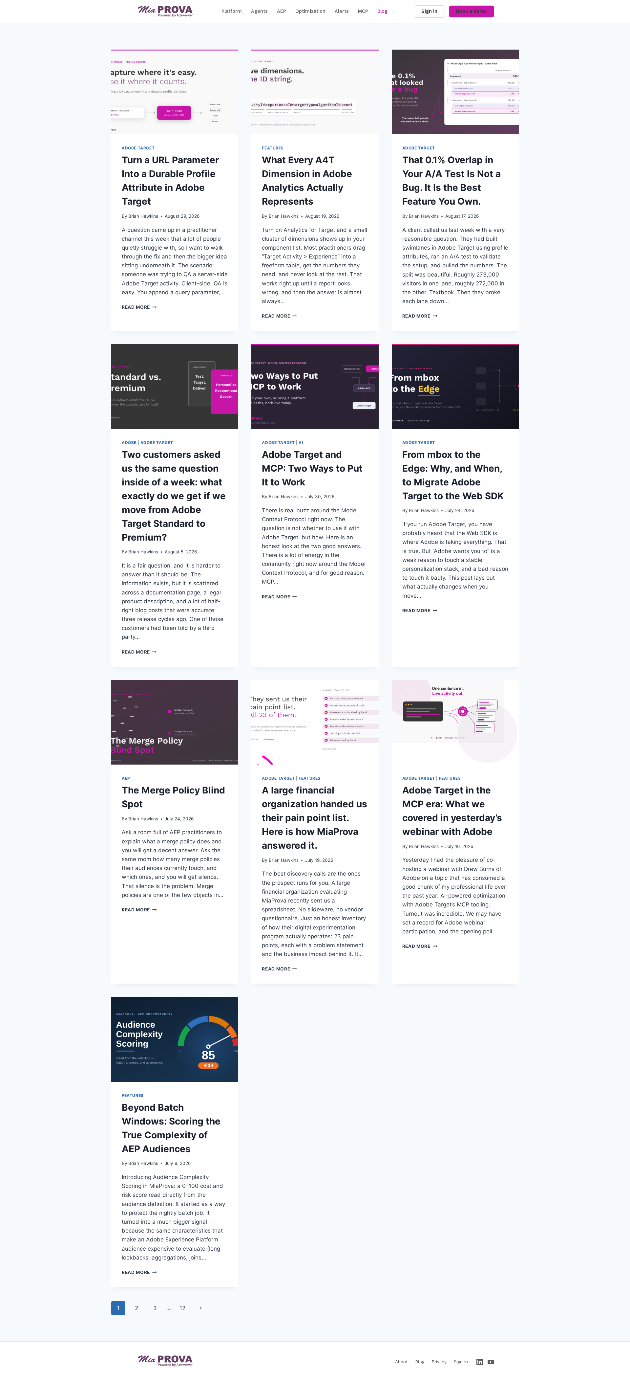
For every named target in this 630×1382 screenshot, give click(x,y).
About (401, 1361)
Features (273, 147)
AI (301, 442)
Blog (382, 11)
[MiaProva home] (165, 11)
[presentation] (174, 92)
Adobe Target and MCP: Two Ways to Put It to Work (312, 468)
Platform (231, 11)
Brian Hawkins (143, 216)
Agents (259, 11)
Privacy (439, 1361)
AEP (281, 11)
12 (182, 1308)
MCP (363, 11)
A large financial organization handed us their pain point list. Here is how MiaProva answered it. (314, 818)
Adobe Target (138, 147)
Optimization (310, 11)
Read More (139, 307)
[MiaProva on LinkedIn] (479, 1362)
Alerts (342, 11)
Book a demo (471, 11)
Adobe (129, 442)
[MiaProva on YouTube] (491, 1362)
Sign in (429, 11)
